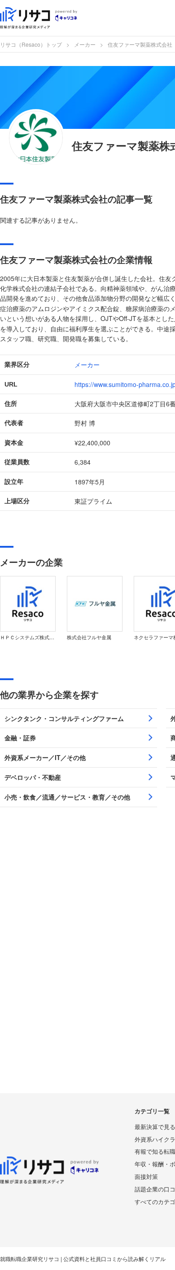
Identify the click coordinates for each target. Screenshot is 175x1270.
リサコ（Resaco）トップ (31, 44)
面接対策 (146, 1176)
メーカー (85, 44)
